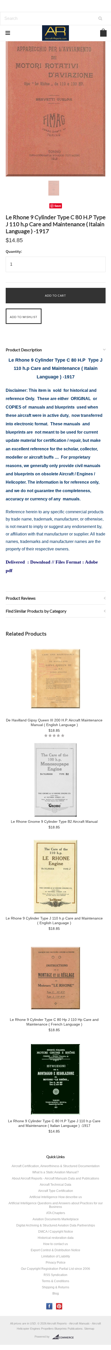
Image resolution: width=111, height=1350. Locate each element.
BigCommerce (64, 1337)
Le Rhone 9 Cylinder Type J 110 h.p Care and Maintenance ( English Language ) (54, 920)
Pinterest (59, 1306)
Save (57, 206)
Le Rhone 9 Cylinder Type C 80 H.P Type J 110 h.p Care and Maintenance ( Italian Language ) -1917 (54, 1123)
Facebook (49, 1306)
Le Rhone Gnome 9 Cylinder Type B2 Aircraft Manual (54, 821)
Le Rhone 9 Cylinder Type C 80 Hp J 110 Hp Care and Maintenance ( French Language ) (54, 1022)
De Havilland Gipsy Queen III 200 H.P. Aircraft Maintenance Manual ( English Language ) (54, 722)
